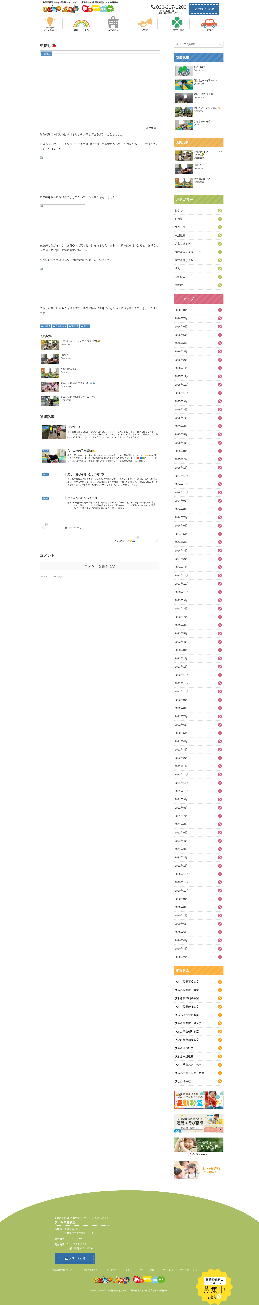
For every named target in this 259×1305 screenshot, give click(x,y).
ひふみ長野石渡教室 (187, 981)
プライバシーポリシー (189, 1270)
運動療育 (75, 326)
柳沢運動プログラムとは (64, 1270)
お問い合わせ (206, 8)
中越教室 (47, 326)
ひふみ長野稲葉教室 (187, 998)
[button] (220, 44)
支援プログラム (90, 1270)
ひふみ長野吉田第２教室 (189, 1023)
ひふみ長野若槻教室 (187, 1006)
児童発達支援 (61, 326)
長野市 (86, 326)
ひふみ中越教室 (184, 1056)
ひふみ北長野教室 (185, 1048)
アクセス (167, 1270)
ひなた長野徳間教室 (187, 1039)
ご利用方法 (111, 1270)
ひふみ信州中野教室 (187, 1014)
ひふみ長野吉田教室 (187, 990)
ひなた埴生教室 (184, 1081)
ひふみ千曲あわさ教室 (188, 1064)
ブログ (128, 1270)
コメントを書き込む (100, 566)
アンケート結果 (147, 1270)
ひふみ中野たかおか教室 (189, 1073)
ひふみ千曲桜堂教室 (187, 1031)
